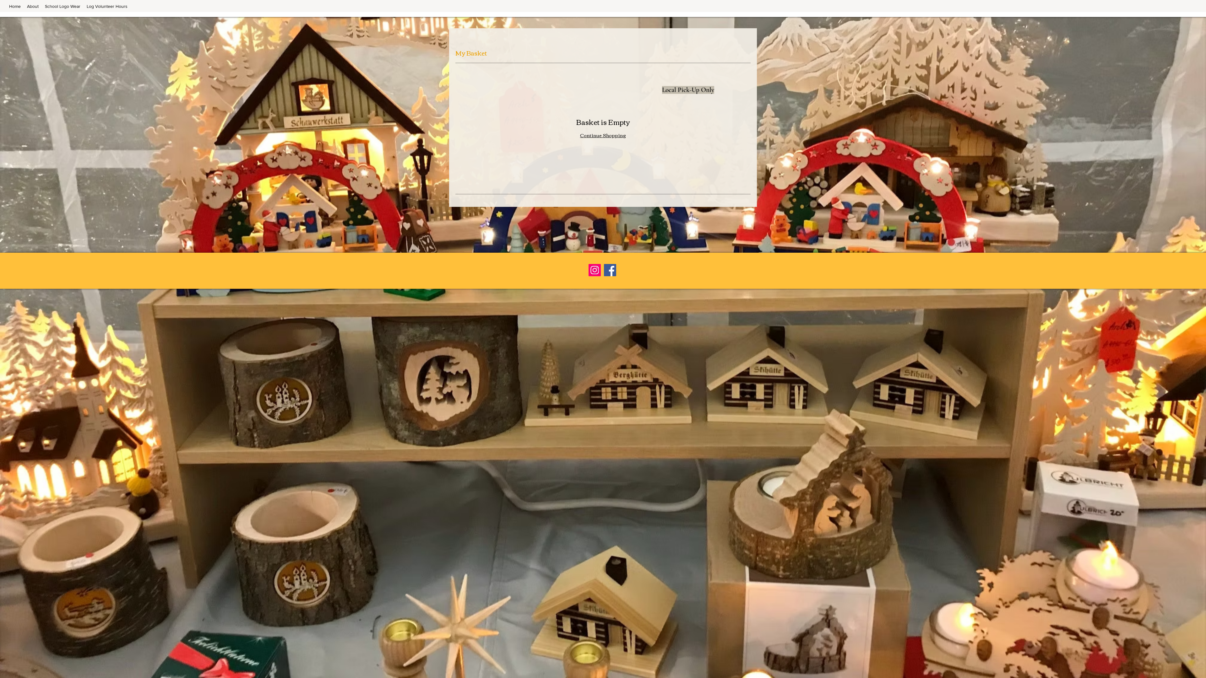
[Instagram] (595, 270)
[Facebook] (610, 270)
